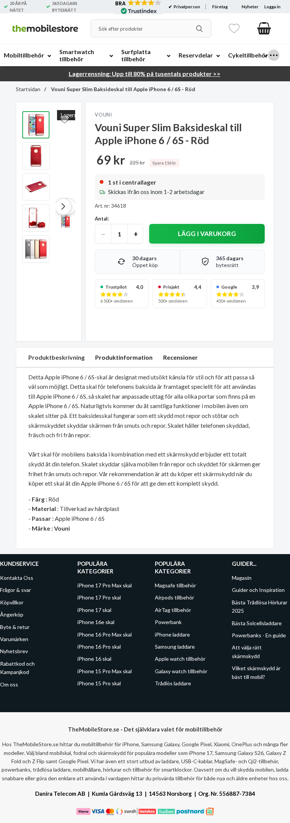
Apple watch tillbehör (180, 658)
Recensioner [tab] (180, 357)
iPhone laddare (172, 634)
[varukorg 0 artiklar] (264, 28)
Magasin (241, 578)
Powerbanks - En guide (259, 635)
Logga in (272, 6)
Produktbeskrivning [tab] (56, 357)
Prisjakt (171, 287)
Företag (220, 6)
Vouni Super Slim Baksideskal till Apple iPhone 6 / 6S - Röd (122, 89)
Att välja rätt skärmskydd (247, 651)
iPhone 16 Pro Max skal (104, 634)
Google (229, 287)
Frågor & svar (15, 590)
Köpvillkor (11, 602)
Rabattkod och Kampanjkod (17, 667)
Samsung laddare (175, 646)
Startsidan (28, 89)
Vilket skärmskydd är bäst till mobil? (256, 672)
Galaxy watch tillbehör (181, 671)
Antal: (102, 219)
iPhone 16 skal (94, 658)
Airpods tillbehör (174, 597)
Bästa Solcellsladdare (257, 623)
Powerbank (168, 622)
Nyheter (250, 6)
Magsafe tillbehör (175, 585)
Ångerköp (11, 614)
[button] (63, 206)
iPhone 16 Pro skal (99, 646)
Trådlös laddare (173, 683)
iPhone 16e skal (95, 622)
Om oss (9, 684)
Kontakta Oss (16, 578)
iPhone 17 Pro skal (99, 597)
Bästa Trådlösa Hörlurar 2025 (259, 606)
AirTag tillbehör (173, 610)
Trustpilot (116, 287)
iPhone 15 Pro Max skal (104, 671)
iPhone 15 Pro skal (99, 683)
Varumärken (14, 639)
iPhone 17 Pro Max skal (104, 585)
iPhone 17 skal (94, 610)
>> (145, 73)
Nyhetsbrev (14, 651)
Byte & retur (14, 627)
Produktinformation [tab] (124, 357)
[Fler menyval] (273, 55)
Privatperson (186, 6)
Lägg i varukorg (207, 234)
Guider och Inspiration (258, 590)
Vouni (103, 115)
